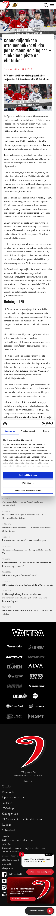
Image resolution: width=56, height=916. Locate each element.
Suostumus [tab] (10, 431)
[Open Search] (46, 5)
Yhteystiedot (10, 830)
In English (6, 835)
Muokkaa (26, 483)
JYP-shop (8, 808)
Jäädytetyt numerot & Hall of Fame (17, 840)
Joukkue (7, 802)
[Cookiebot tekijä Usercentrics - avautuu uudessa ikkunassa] (41, 424)
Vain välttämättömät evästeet (28, 490)
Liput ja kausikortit (13, 797)
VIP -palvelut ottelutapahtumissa (22, 819)
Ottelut (6, 786)
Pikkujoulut (9, 792)
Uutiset (6, 824)
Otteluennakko (11, 69)
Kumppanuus (10, 813)
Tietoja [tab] (46, 431)
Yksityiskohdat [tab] (28, 431)
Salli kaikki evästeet (28, 475)
